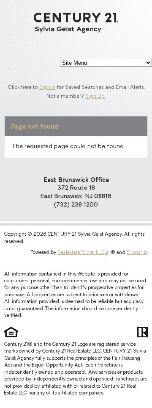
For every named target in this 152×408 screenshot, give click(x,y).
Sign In (47, 87)
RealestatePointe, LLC (80, 252)
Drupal (134, 252)
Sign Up (95, 96)
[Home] (76, 23)
